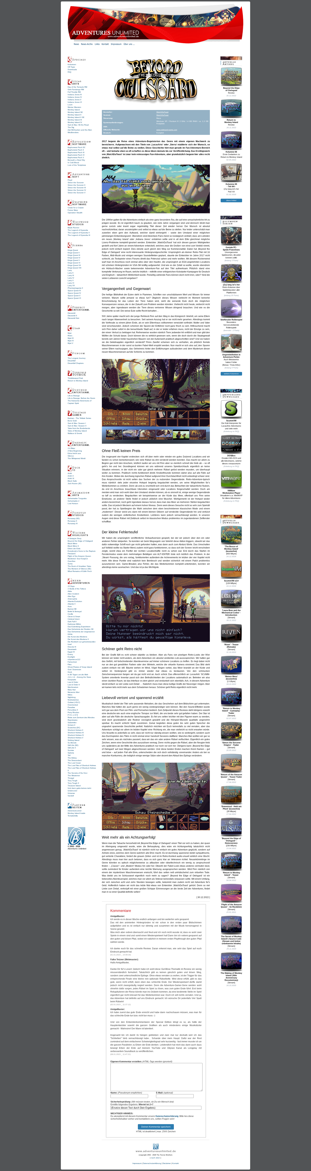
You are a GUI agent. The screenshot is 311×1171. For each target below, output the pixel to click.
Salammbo (72, 723)
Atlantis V (72, 604)
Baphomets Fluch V (76, 157)
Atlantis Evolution (75, 601)
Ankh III (71, 478)
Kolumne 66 (231, 152)
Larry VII (71, 285)
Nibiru (70, 695)
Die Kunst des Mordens (77, 637)
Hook (70, 672)
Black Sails (72, 481)
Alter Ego (71, 596)
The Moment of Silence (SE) (79, 569)
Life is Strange (74, 396)
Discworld (71, 313)
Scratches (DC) (74, 728)
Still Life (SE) (73, 745)
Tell (69, 755)
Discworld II (72, 316)
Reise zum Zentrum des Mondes (81, 717)
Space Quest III (74, 291)
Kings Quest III (74, 255)
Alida (70, 591)
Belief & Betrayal (75, 611)
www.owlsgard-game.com (166, 130)
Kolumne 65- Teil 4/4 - (231, 185)
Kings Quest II (74, 253)
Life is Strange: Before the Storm (81, 398)
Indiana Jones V (74, 100)
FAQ (69, 72)
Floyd (70, 180)
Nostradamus (73, 700)
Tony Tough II (73, 783)
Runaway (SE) (74, 518)
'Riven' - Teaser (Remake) (231, 645)
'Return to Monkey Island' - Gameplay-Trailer (231, 710)
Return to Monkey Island (78, 381)
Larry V (71, 280)
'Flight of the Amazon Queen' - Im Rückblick (231, 905)
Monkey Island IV (75, 122)
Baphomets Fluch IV (76, 155)
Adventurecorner (75, 811)
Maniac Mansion (74, 107)
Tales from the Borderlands (79, 428)
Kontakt (175, 1163)
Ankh (70, 473)
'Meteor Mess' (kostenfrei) (231, 677)
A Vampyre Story (74, 538)
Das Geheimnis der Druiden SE (81, 629)
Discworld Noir (73, 318)
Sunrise (71, 750)
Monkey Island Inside (76, 813)
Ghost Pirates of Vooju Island (80, 667)
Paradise (71, 707)
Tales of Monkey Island (77, 431)
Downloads (72, 69)
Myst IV (71, 341)
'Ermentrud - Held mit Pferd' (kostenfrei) (231, 807)
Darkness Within (74, 624)
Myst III (71, 338)
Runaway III (73, 523)
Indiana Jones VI (75, 102)
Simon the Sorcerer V (76, 193)
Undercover (72, 791)
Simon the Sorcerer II (76, 185)
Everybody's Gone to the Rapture (82, 551)
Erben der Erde (74, 549)
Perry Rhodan (73, 712)
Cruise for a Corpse (76, 208)
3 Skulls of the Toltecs (77, 589)
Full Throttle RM (74, 92)
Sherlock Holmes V (75, 738)
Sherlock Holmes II (75, 730)
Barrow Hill (72, 609)
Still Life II (72, 748)
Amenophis (72, 599)
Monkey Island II (74, 115)
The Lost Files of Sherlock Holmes (82, 765)
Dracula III (72, 647)
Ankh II (71, 476)
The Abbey (72, 758)
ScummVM (231, 421)
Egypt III (71, 652)
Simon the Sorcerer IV (77, 190)
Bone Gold (72, 421)
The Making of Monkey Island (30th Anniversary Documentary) (231, 976)
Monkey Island (74, 110)
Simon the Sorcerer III (77, 188)
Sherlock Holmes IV (76, 735)
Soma (70, 564)
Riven (70, 336)
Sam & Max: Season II (77, 426)
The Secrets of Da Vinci (77, 773)
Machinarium (73, 687)
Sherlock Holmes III (76, 733)
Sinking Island (73, 740)
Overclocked (73, 705)
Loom (70, 105)
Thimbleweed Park (75, 378)
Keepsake (72, 680)
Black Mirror (72, 543)
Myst (69, 333)
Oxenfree (71, 561)
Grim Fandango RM (76, 90)
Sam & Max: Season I (77, 423)
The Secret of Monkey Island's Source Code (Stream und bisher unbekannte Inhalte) (231, 940)
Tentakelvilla (73, 816)
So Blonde (72, 743)
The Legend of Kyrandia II (79, 233)
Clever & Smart (74, 617)
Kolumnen (72, 64)
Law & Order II (74, 685)
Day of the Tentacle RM (77, 87)
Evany (70, 654)
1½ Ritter (71, 448)
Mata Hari (72, 690)
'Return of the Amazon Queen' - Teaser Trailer (231, 775)
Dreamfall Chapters (76, 363)
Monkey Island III (75, 120)
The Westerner (74, 776)
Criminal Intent (74, 619)
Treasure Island (74, 786)
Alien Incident (73, 594)
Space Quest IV (74, 293)
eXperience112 (74, 659)
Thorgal (71, 778)
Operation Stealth (75, 213)
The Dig (71, 127)
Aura (70, 606)
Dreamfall (71, 361)
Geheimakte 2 (73, 501)
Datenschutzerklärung (167, 1116)
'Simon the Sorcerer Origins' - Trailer (231, 744)
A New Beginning (75, 451)
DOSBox (231, 456)
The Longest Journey (76, 358)
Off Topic (71, 67)
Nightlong (72, 697)
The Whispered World (76, 458)
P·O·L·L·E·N (73, 715)
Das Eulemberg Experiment (79, 627)
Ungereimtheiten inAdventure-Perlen (231, 356)
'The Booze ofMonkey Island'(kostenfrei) (231, 548)
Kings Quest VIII (74, 268)
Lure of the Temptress (77, 165)
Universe (71, 793)
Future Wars (73, 210)
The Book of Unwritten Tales (79, 566)
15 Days (71, 586)
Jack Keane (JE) (74, 483)
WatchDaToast (162, 112)
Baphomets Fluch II (76, 150)
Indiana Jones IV (75, 97)
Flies (69, 664)
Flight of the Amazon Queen (79, 556)
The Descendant (75, 760)
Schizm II (71, 725)
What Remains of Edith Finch (80, 571)
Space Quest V (74, 296)
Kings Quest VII (74, 265)
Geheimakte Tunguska (77, 498)
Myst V (70, 343)
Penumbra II (73, 710)
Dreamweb (72, 649)
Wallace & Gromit (75, 433)
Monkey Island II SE (76, 117)
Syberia (71, 753)
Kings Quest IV (74, 258)
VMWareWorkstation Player (231, 491)
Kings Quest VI (74, 263)
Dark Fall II (72, 622)
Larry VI (71, 283)
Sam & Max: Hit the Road (78, 125)
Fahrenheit (72, 662)
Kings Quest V (74, 260)
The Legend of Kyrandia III (79, 235)
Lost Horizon (73, 503)
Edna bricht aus (74, 453)
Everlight (71, 657)
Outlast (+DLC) (74, 702)
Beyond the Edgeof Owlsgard (231, 89)
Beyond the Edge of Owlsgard (80, 541)
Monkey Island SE (75, 112)
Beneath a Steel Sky (76, 160)
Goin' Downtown (74, 670)
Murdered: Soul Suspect (78, 559)
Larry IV (71, 278)
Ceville (70, 614)
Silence (71, 456)
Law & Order (73, 682)
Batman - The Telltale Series (79, 418)
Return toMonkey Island (231, 121)
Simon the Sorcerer (76, 183)
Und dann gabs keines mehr (79, 788)
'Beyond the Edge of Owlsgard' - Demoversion (231, 840)
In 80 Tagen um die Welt (78, 675)
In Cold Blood (73, 163)
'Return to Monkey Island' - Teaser (231, 874)
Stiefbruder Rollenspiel (231, 320)
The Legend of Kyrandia (78, 230)
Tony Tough (72, 781)
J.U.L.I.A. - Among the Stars (79, 677)
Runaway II (72, 521)
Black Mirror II (73, 546)
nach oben (155, 1158)
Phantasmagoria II (75, 288)
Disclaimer (167, 1163)
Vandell (71, 796)
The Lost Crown (74, 763)
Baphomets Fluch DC (76, 147)
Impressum (136, 1163)
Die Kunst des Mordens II (78, 639)
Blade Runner (73, 228)
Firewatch (72, 554)
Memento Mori (73, 692)
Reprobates (72, 720)
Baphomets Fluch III (76, 152)
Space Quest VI (74, 298)
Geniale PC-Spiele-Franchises (231, 248)
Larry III (71, 275)
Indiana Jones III (75, 95)
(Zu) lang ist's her (231, 285)
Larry (70, 270)
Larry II (70, 273)
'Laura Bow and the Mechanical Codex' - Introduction (231, 612)
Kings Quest (73, 250)
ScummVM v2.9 (231, 581)
